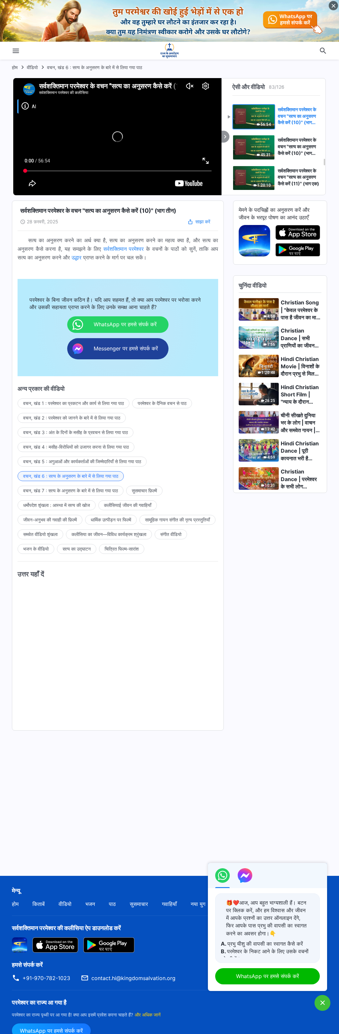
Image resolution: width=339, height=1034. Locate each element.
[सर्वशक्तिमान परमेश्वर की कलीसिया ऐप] (254, 240)
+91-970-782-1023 (46, 978)
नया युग (198, 904)
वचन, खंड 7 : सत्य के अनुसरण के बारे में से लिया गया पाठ (70, 490)
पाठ (112, 904)
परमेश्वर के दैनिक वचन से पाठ (162, 403)
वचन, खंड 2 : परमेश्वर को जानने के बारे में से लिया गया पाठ (71, 418)
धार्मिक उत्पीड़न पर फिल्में (111, 519)
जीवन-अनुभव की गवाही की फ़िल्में (50, 519)
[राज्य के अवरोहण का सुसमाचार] (169, 51)
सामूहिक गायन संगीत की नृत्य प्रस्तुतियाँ (177, 519)
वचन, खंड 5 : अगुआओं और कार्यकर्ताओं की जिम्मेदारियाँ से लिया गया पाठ (82, 461)
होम (15, 67)
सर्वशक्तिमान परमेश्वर (123, 249)
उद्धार (76, 257)
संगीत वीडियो (170, 534)
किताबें (38, 904)
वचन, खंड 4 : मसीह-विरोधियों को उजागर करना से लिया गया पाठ (76, 447)
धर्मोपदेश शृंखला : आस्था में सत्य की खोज (56, 505)
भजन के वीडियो (36, 549)
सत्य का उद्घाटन (77, 549)
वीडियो (32, 67)
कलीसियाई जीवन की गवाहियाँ (127, 505)
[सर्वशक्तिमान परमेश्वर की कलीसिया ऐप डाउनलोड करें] (19, 944)
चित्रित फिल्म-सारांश (122, 549)
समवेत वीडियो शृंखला (40, 534)
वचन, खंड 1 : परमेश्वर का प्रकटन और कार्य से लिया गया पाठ (73, 403)
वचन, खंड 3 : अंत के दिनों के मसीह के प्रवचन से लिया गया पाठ (75, 432)
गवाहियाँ (169, 904)
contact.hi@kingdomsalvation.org (133, 978)
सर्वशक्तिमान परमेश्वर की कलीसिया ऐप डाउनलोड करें (66, 927)
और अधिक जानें (148, 1014)
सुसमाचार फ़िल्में (144, 490)
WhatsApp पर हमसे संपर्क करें (267, 976)
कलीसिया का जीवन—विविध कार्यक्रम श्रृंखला (109, 534)
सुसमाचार (139, 904)
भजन (90, 904)
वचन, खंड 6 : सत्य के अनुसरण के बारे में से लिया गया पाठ (94, 67)
